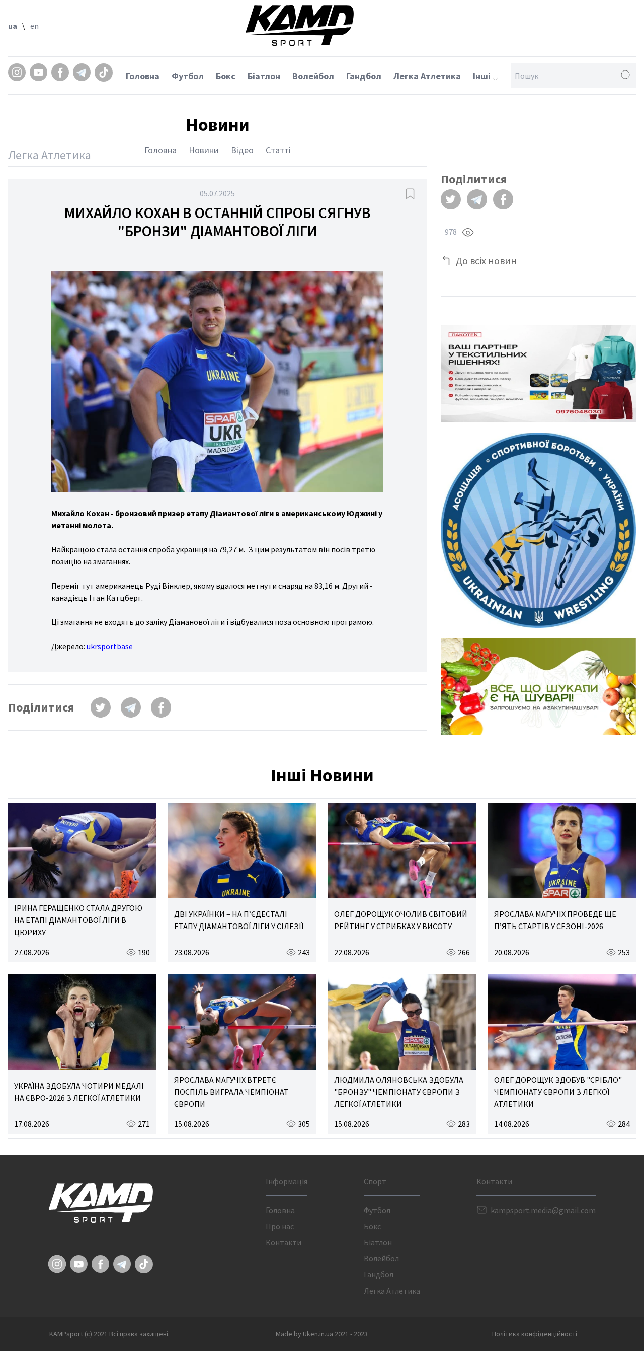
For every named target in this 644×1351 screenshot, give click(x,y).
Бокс (225, 76)
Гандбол (363, 76)
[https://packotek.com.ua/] (538, 373)
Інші (483, 76)
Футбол (188, 76)
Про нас (280, 1226)
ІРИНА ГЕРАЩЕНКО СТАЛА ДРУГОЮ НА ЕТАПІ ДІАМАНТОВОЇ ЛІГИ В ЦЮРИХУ (78, 920)
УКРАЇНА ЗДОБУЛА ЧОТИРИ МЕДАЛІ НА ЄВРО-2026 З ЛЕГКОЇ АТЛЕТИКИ (79, 1092)
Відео (242, 150)
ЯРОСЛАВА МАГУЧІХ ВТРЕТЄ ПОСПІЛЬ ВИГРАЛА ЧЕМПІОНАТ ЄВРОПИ (231, 1092)
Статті (278, 150)
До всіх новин (486, 260)
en (34, 26)
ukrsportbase (110, 646)
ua (12, 26)
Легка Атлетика (427, 76)
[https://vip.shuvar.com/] (538, 686)
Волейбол (313, 76)
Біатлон (264, 76)
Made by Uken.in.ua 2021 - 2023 (322, 1333)
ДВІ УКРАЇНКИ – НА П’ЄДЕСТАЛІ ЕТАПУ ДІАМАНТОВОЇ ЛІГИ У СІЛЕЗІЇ (238, 920)
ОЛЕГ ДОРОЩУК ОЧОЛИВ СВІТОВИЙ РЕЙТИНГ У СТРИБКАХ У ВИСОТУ (400, 920)
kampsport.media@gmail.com (543, 1210)
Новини (204, 150)
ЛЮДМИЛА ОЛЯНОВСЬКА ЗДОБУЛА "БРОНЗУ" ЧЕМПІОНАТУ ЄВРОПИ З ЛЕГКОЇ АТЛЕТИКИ (398, 1092)
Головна (142, 76)
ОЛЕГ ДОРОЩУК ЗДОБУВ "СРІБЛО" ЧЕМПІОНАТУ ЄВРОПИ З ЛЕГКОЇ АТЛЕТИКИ (558, 1092)
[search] (626, 75)
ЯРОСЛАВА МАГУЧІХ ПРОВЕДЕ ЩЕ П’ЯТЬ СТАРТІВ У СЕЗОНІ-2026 (555, 920)
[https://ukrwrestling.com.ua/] (538, 530)
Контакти (283, 1242)
